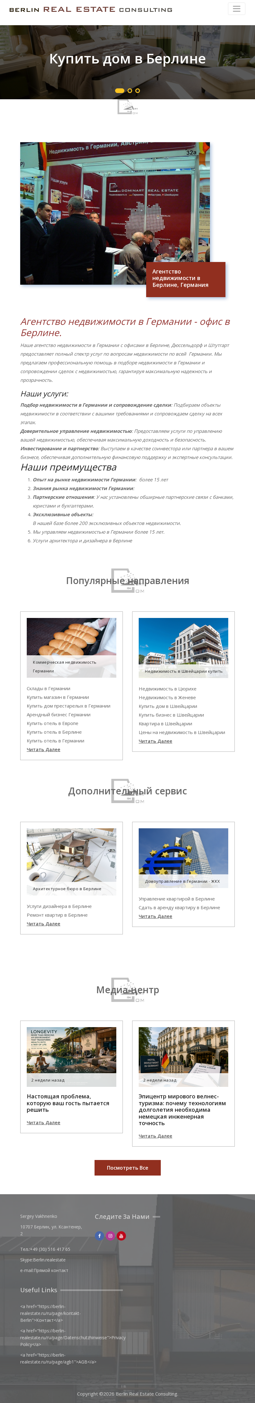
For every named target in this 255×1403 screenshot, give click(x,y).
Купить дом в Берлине (127, 58)
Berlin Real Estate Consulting (146, 1394)
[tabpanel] (127, 62)
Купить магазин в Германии (58, 697)
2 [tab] (130, 90)
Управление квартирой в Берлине (177, 899)
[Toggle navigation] (236, 8)
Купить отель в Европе (52, 723)
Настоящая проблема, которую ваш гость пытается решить (68, 1103)
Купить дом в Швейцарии (168, 706)
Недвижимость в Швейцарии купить (184, 671)
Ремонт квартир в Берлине (57, 915)
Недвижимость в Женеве (167, 697)
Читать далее (43, 749)
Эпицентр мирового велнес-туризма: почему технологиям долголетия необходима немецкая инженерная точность (182, 1110)
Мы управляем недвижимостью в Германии (83, 532)
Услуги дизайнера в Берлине (59, 906)
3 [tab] (137, 90)
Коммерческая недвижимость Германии (65, 666)
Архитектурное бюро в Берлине (67, 888)
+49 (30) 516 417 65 (50, 1249)
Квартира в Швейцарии (165, 723)
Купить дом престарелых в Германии (68, 706)
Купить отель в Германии (55, 740)
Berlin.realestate (49, 1260)
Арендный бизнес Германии (58, 714)
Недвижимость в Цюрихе (168, 688)
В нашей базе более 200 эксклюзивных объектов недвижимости (106, 523)
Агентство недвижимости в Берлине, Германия (180, 278)
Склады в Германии (48, 688)
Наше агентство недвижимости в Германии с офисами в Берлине (94, 345)
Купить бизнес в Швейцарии (171, 715)
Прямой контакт (51, 1270)
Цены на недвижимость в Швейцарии (182, 732)
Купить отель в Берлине (54, 732)
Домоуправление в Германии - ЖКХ (182, 881)
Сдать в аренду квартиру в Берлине (179, 907)
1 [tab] (119, 90)
